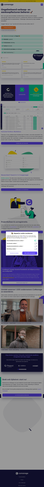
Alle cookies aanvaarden (30, 253)
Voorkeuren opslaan (14, 253)
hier (23, 236)
